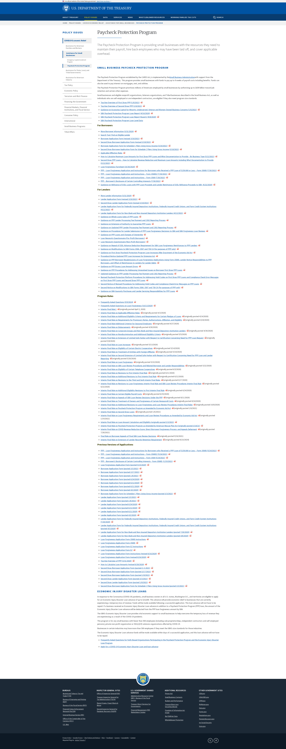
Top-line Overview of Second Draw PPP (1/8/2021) (121, 106)
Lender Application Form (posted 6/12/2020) (119, 508)
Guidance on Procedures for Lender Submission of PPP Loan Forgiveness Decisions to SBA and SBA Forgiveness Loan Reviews (153, 231)
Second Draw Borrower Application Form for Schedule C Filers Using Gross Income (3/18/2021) (140, 149)
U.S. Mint (66, 724)
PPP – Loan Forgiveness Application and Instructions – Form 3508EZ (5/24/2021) (134, 454)
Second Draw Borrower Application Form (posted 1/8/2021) (125, 575)
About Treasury (70, 17)
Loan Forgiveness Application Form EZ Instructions (122, 546)
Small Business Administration (182, 77)
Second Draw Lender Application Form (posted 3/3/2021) (124, 579)
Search (220, 17)
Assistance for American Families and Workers (75, 47)
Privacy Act (169, 693)
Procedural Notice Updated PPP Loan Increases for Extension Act (128, 256)
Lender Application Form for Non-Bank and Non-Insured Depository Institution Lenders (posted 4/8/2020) (144, 536)
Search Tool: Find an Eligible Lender (115, 135)
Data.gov (202, 708)
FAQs (103, 738)
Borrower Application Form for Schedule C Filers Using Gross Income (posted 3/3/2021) (137, 493)
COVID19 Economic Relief (93, 23)
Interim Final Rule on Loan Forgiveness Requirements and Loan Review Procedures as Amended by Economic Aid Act (149, 415)
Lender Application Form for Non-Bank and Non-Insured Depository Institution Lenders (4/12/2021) (142, 213)
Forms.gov (203, 712)
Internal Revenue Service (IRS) (73, 715)
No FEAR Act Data (171, 716)
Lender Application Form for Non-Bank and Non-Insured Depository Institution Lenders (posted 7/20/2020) (145, 532)
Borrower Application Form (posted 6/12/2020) (120, 483)
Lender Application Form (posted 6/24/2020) (119, 504)
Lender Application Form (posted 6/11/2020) (119, 511)
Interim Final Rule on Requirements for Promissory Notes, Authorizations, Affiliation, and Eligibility (141, 320)
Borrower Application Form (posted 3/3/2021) (120, 468)
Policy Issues (90, 17)
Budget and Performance (174, 701)
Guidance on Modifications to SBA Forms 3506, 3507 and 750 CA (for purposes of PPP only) (138, 249)
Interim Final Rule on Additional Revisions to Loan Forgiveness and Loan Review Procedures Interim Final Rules (147, 404)
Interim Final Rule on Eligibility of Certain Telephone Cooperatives (128, 369)
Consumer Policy (71, 115)
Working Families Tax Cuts (183, 17)
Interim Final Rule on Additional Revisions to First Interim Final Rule (128, 376)
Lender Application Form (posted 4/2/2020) (118, 515)
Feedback (109, 738)
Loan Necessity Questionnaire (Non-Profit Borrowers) (123, 242)
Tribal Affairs (69, 132)
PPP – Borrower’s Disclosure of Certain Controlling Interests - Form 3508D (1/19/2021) (137, 461)
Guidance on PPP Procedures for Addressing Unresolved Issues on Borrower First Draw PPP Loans (141, 270)
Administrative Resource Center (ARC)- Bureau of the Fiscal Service (142, 698)
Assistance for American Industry (75, 78)
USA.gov (202, 693)
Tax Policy (68, 85)
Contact (132, 738)
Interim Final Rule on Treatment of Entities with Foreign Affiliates (128, 352)
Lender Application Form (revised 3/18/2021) (119, 199)
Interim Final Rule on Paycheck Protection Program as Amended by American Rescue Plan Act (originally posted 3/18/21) (150, 426)
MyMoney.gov (204, 704)
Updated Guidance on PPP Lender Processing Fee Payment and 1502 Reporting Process (137, 273)
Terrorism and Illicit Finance (75, 96)
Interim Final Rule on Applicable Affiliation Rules (120, 313)
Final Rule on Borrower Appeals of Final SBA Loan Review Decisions (128, 436)
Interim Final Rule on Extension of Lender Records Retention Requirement (131, 439)
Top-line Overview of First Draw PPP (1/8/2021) (120, 102)
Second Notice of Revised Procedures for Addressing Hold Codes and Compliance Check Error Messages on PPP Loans (150, 284)
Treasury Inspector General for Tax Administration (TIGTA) (108, 698)
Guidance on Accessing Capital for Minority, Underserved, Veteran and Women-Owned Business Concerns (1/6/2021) (149, 109)
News (130, 17)
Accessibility (125, 738)
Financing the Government (75, 101)
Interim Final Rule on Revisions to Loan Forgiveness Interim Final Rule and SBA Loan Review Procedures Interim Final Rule (151, 383)
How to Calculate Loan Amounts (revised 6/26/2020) (122, 564)
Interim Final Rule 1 (109, 309)
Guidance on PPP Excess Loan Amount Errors (119, 266)
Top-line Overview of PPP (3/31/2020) (116, 561)
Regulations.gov (205, 715)
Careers (117, 738)
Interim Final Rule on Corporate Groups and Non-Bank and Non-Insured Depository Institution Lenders (143, 331)
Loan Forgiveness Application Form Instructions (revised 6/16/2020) (129, 553)
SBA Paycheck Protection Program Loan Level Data (122, 120)
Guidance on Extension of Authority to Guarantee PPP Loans (126, 224)
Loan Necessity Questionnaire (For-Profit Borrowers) (123, 238)
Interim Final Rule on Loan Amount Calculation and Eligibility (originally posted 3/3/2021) (137, 422)
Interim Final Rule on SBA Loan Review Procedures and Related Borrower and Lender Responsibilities (142, 365)
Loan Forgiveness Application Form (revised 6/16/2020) (123, 557)
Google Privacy (78, 738)
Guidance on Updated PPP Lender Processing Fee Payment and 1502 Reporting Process (137, 227)
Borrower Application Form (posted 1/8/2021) (120, 476)
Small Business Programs (74, 126)
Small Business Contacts (173, 697)
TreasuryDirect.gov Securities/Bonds (172, 705)
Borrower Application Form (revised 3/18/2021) (120, 138)
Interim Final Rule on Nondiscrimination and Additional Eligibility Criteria (131, 334)
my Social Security (205, 723)
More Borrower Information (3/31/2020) (117, 131)
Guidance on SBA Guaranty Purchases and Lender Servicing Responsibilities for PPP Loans (138, 291)
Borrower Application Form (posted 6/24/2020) (120, 479)
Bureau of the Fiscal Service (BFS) (75, 705)
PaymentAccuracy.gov (206, 719)
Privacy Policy (67, 738)
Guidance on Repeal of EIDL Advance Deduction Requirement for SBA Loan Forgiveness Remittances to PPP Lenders (149, 245)
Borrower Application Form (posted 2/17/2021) (120, 472)
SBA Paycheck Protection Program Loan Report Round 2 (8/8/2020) (128, 117)
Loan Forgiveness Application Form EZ (116, 550)
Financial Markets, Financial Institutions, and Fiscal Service (77, 108)
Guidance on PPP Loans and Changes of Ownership (122, 234)
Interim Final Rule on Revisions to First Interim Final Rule (124, 373)
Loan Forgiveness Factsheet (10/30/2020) (118, 167)
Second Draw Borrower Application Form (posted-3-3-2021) (125, 568)
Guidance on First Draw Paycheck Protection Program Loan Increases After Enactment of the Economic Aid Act (146, 252)
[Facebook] (216, 740)
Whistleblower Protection (174, 720)
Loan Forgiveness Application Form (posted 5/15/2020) (123, 465)
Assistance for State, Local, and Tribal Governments (77, 71)
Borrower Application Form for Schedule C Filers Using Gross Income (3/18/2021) (134, 146)
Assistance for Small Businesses (120, 23)
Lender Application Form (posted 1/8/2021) (118, 501)
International (69, 121)
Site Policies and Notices (92, 738)
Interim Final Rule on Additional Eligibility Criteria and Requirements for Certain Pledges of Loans (141, 316)
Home (65, 23)
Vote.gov (202, 726)
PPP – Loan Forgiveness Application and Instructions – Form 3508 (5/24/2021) (133, 458)
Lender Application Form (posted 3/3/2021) (118, 497)
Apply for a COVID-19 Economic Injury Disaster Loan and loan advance (129, 646)
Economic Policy (71, 91)
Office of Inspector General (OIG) (108, 693)
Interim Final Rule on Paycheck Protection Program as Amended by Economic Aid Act (136, 408)
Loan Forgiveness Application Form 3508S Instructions (123, 539)
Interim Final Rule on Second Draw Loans (118, 412)
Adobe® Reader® (80, 740)
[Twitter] (210, 740)
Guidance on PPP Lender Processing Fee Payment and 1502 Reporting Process (133, 220)
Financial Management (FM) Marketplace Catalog (140, 711)
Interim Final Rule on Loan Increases (116, 344)
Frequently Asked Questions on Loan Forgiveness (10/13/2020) (127, 305)
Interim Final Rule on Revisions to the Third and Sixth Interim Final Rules (130, 380)
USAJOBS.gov (204, 697)
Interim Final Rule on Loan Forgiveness (117, 362)
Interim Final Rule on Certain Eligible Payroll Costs (121, 394)
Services (118, 17)
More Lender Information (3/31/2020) (116, 195)
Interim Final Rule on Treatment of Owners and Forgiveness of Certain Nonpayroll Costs (137, 401)
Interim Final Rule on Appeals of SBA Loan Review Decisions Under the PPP (132, 397)
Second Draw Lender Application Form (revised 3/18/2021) (125, 203)
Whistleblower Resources (152, 17)
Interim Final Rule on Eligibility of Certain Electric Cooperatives (127, 348)
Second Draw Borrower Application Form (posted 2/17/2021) (126, 571)
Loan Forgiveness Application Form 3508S (118, 543)
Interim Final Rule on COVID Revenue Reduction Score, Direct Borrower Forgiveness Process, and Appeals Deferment (149, 429)
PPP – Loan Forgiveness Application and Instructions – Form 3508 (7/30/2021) (133, 177)
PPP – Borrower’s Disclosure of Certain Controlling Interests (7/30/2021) (131, 181)
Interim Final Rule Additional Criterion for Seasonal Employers (126, 323)
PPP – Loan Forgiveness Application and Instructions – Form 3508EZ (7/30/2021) (134, 174)
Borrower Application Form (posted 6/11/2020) (120, 486)
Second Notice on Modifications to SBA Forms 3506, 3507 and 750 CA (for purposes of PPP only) (140, 287)
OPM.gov (202, 701)
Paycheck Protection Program (79, 66)
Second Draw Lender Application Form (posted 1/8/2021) (124, 582)
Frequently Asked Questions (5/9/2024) (117, 302)
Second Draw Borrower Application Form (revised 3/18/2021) (126, 142)
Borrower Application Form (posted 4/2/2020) (120, 490)
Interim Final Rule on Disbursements (115, 327)
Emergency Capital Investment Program (76, 61)
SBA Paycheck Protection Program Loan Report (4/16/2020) (125, 113)
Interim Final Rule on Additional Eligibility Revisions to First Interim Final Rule (132, 390)
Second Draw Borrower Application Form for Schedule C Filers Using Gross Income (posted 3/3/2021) (142, 586)
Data (105, 17)
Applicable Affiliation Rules (111, 153)
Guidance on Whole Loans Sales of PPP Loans (119, 217)
